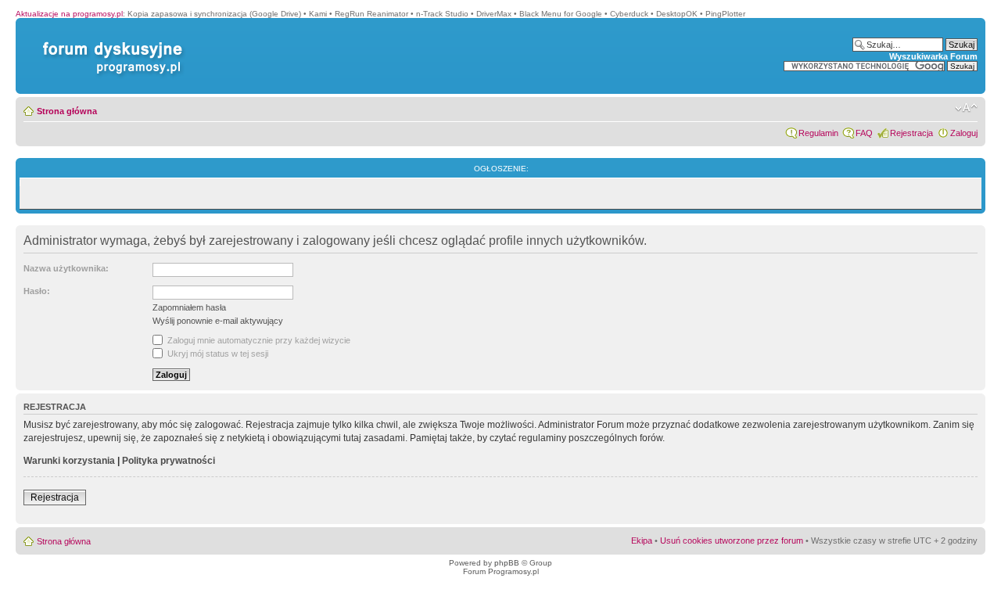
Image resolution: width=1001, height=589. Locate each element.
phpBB (506, 562)
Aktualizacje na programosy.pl (69, 13)
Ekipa (641, 540)
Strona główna (67, 111)
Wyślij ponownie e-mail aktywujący (217, 320)
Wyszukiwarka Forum (933, 56)
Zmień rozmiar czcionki (966, 108)
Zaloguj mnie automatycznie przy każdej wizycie (257, 340)
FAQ (864, 133)
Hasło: (36, 291)
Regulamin (818, 133)
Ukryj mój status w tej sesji (216, 353)
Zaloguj (964, 133)
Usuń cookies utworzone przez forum (731, 540)
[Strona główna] (109, 42)
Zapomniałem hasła (189, 307)
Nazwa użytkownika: (66, 268)
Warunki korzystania (69, 460)
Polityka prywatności (168, 460)
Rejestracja (911, 133)
